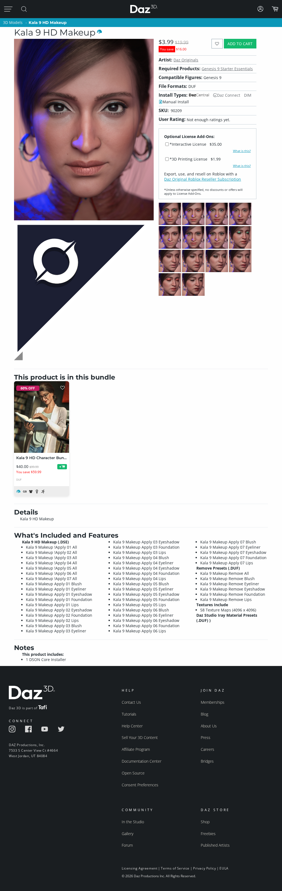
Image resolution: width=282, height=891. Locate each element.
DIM (247, 95)
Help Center (132, 725)
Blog (204, 714)
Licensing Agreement (139, 868)
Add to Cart (240, 43)
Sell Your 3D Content (140, 737)
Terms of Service (175, 868)
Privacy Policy (204, 868)
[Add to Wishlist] (217, 43)
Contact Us (131, 702)
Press (205, 737)
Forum (127, 845)
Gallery (127, 833)
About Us (209, 725)
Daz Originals (185, 60)
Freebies (208, 833)
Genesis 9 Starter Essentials (227, 68)
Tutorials (129, 714)
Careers (207, 749)
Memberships (212, 702)
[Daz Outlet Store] (84, 359)
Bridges (207, 761)
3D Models (13, 22)
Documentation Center (141, 761)
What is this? (242, 151)
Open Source (133, 773)
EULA (223, 868)
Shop (205, 821)
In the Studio (133, 821)
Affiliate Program (136, 749)
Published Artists (215, 845)
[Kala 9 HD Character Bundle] (41, 417)
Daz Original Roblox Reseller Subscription (202, 179)
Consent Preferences (140, 784)
